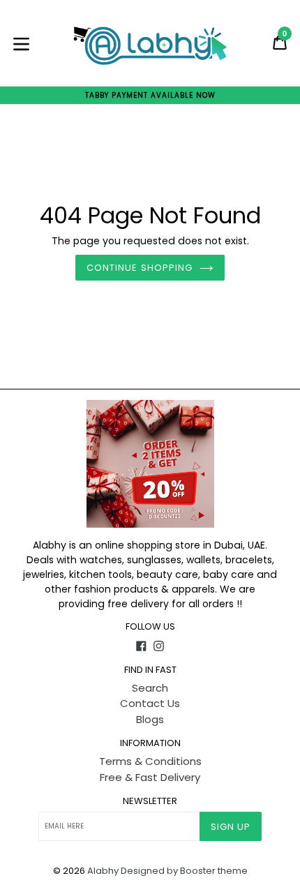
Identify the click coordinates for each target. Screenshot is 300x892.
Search (150, 688)
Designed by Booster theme (184, 870)
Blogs (150, 719)
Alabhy (103, 870)
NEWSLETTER (150, 801)
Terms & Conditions (150, 761)
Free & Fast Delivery (150, 777)
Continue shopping (140, 267)
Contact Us (150, 703)
